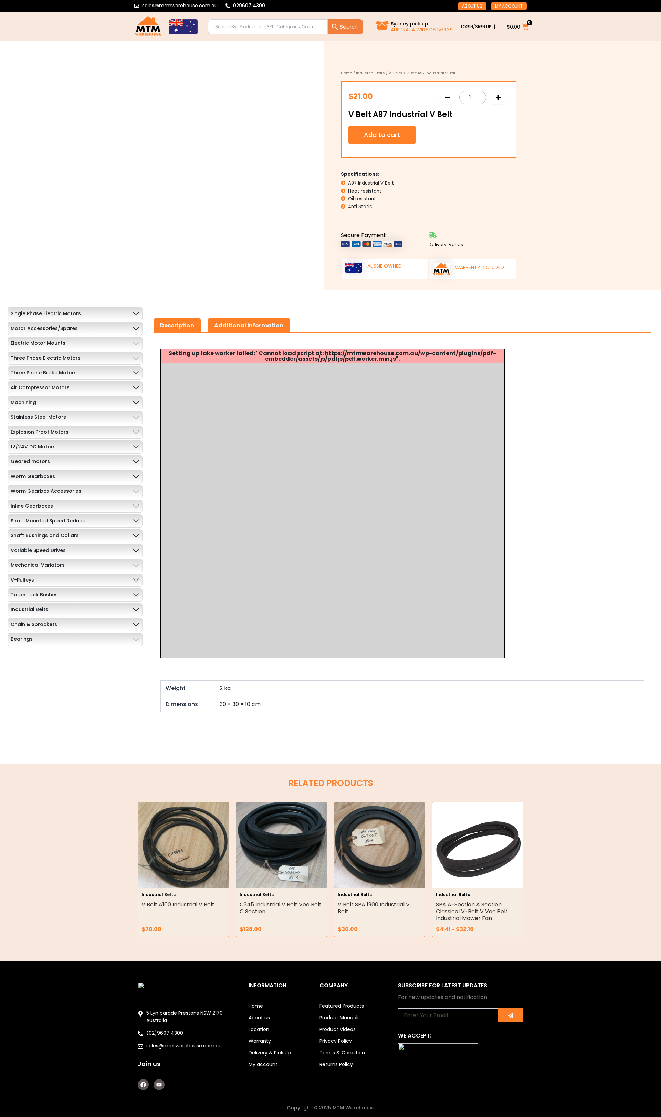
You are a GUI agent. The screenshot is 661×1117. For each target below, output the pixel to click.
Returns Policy (336, 1064)
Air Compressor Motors (40, 387)
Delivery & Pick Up (270, 1052)
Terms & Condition (342, 1052)
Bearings (22, 639)
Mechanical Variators (38, 565)
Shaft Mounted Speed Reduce (48, 520)
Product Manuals (339, 1017)
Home (346, 73)
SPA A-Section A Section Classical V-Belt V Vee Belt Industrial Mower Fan (472, 911)
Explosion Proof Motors (40, 431)
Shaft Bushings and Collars (45, 535)
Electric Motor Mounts (38, 343)
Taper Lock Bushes (34, 594)
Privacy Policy (335, 1041)
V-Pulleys (22, 579)
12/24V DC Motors (33, 446)
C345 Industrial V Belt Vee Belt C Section (281, 908)
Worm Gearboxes (33, 476)
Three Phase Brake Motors (44, 372)
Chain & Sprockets (34, 624)
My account (509, 6)
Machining (23, 402)
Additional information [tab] (248, 325)
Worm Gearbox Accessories (46, 491)
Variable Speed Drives (38, 550)
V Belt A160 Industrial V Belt (177, 904)
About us (472, 6)
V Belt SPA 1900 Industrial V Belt (374, 908)
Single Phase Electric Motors (46, 313)
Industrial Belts (370, 73)
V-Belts (395, 73)
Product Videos (337, 1029)
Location (259, 1029)
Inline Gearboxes (32, 505)
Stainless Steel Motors (38, 417)
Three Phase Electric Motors (46, 357)
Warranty (260, 1041)
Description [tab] (177, 325)
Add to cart (382, 134)
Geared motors (30, 461)
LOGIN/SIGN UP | (478, 27)
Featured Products (341, 1005)
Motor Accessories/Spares (44, 328)
